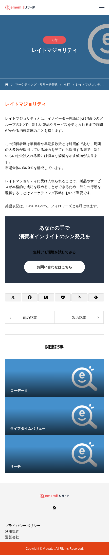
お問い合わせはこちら (54, 267)
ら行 (54, 40)
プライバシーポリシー (23, 526)
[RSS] (54, 507)
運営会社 (12, 537)
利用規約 (12, 531)
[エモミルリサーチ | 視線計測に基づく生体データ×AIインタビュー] (20, 7)
